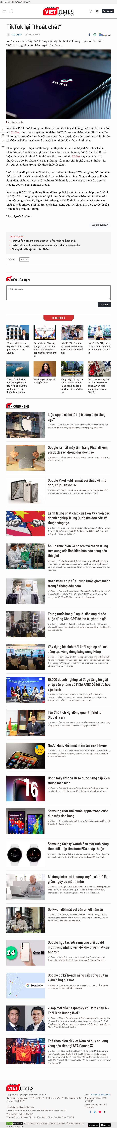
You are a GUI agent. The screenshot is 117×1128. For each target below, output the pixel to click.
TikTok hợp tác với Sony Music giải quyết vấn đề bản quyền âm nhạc (46, 245)
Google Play (105, 1125)
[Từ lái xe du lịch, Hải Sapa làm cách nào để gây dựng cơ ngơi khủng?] (17, 332)
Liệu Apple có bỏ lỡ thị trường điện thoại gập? (77, 417)
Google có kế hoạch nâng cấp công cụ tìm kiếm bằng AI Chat (78, 977)
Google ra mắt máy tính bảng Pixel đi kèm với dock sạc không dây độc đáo (78, 449)
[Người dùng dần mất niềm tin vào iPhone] (25, 756)
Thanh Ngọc (16, 35)
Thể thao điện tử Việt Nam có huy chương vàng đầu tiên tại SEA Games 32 (78, 1043)
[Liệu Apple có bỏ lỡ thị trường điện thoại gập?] (25, 425)
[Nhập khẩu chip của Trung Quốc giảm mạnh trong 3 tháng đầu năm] (25, 591)
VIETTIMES (58, 11)
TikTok (15, 132)
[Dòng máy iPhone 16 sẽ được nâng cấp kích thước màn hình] (25, 788)
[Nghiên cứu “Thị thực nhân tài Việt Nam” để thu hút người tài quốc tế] (99, 332)
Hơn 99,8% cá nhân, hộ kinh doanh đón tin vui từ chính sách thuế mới (72, 348)
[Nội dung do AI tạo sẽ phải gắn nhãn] (45, 369)
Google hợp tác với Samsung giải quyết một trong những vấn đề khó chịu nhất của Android (78, 947)
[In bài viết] (94, 34)
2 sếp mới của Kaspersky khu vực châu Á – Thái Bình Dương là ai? (78, 1010)
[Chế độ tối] (97, 11)
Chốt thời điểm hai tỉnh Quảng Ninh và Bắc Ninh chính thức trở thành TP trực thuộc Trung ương (16, 386)
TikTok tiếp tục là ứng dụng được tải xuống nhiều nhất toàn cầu (44, 240)
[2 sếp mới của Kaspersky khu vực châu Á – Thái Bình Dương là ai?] (25, 1018)
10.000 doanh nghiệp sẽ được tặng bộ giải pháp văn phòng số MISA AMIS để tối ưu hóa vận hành (79, 684)
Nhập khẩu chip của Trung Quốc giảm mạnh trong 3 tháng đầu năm (79, 583)
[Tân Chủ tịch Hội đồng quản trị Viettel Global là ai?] (25, 723)
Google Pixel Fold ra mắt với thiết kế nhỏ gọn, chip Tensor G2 (77, 482)
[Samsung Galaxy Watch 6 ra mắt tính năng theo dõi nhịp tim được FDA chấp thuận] (25, 854)
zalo (95, 1112)
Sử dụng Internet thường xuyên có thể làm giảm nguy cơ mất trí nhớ (78, 879)
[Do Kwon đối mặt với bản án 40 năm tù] (25, 920)
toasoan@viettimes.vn (100, 1094)
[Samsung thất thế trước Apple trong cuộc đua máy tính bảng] (25, 821)
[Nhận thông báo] (90, 11)
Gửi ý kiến (104, 305)
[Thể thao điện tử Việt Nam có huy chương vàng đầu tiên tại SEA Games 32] (25, 1051)
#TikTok (24, 259)
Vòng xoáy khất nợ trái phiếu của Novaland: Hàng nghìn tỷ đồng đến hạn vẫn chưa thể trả (72, 386)
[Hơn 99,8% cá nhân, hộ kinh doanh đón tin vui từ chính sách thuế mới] (72, 332)
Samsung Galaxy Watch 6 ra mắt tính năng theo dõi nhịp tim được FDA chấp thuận (78, 846)
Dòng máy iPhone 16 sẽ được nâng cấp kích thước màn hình (79, 780)
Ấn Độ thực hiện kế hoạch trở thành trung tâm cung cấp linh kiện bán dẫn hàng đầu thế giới (78, 551)
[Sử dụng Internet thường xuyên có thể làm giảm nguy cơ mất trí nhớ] (25, 887)
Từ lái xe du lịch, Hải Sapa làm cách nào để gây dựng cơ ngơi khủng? (17, 348)
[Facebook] (89, 34)
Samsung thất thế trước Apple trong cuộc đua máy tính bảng (78, 813)
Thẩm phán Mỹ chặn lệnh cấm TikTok (31, 249)
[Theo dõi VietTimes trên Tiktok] (105, 1112)
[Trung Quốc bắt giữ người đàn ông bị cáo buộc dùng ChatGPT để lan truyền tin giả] (25, 624)
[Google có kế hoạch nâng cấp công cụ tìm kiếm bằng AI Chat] (25, 985)
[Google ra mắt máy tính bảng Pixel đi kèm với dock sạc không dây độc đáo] (25, 458)
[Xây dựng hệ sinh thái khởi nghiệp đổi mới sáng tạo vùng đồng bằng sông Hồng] (25, 657)
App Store (93, 1125)
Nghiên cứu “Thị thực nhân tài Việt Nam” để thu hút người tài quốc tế (99, 348)
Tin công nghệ (18, 406)
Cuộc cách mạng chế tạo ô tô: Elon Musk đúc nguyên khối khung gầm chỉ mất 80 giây (98, 386)
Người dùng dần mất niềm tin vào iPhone (77, 745)
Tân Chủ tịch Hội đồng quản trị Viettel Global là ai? (75, 714)
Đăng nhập (108, 11)
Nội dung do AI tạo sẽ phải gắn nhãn (44, 381)
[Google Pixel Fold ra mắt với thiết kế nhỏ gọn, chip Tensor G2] (25, 491)
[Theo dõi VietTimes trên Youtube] (100, 1112)
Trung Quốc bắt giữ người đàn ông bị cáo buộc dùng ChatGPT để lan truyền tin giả (77, 616)
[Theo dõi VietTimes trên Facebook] (91, 1112)
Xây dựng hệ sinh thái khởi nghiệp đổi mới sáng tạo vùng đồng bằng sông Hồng (78, 649)
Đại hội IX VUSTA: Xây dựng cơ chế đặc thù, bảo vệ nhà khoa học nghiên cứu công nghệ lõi (45, 349)
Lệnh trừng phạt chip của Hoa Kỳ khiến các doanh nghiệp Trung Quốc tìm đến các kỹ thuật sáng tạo (79, 518)
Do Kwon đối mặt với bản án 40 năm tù (75, 909)
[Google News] (105, 34)
